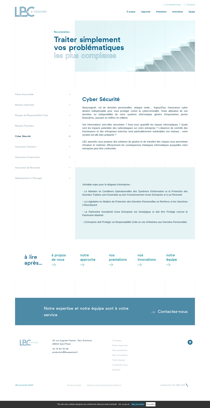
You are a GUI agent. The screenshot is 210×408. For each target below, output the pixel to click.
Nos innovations (120, 355)
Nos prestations (119, 350)
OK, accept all (123, 404)
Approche (145, 11)
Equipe (192, 11)
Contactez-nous (171, 4)
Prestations (161, 11)
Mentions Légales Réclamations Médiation (104, 385)
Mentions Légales (74, 385)
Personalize (151, 404)
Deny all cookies (137, 404)
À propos (131, 11)
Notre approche (120, 345)
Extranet (191, 4)
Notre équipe (118, 359)
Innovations (177, 11)
